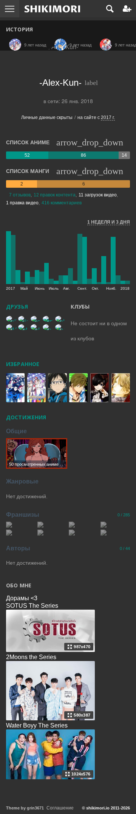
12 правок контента (55, 195)
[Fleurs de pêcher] (48, 319)
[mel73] (11, 319)
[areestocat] (48, 327)
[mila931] (23, 319)
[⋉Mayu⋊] (11, 327)
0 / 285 (123, 515)
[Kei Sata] (23, 327)
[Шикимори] (52, 8)
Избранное (22, 364)
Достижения (26, 417)
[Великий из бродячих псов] (21, 533)
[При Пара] (115, 533)
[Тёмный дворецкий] (83, 533)
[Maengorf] (60, 327)
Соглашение (60, 808)
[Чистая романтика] (52, 533)
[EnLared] (36, 327)
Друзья (17, 306)
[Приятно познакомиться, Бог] (52, 525)
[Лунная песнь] (115, 525)
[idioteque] (36, 319)
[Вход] (127, 8)
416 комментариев (62, 202)
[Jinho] (60, 319)
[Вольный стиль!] (83, 525)
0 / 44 (125, 548)
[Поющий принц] (21, 525)
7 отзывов (20, 195)
